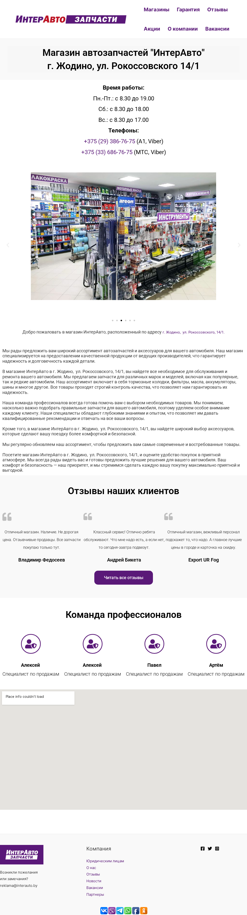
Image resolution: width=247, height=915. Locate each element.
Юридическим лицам (105, 861)
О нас (91, 867)
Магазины (156, 10)
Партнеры (95, 894)
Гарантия (188, 10)
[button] (8, 245)
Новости (93, 881)
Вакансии (217, 29)
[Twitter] (210, 848)
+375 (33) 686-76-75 (106, 152)
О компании (183, 29)
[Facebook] (202, 848)
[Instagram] (217, 848)
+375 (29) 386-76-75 (109, 141)
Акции (152, 29)
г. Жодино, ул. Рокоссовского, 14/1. (194, 332)
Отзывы (217, 10)
